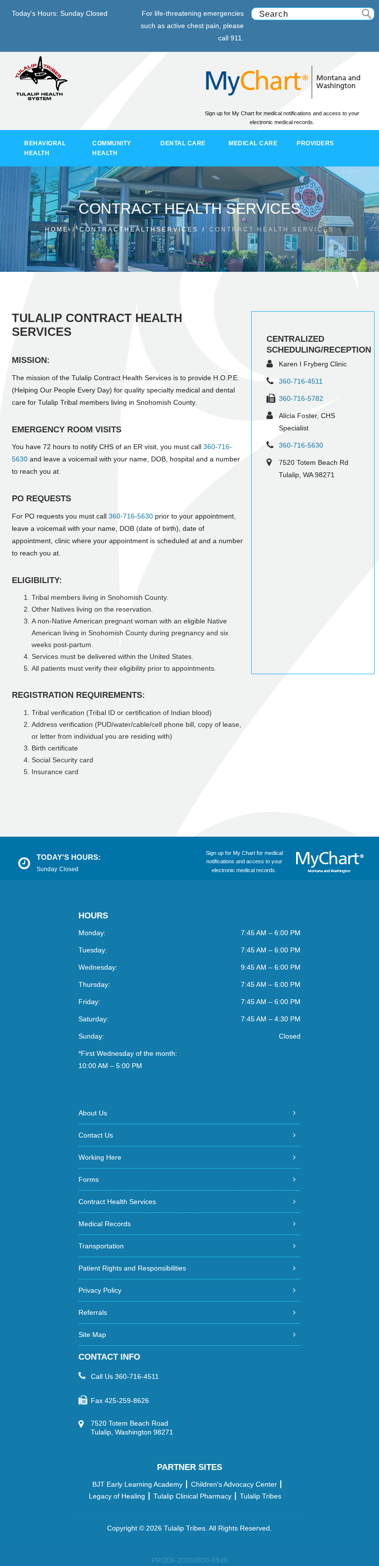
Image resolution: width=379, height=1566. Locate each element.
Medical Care (252, 143)
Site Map (92, 1334)
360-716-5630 (301, 445)
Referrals (92, 1312)
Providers (315, 143)
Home (57, 229)
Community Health (111, 148)
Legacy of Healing (117, 1496)
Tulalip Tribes (260, 1496)
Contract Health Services (117, 1202)
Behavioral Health (45, 148)
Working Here (99, 1157)
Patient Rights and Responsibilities (132, 1268)
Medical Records (104, 1224)
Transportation (101, 1246)
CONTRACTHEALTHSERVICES (138, 229)
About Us (92, 1113)
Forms (88, 1179)
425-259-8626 (127, 1400)
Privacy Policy (99, 1290)
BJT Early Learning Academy (137, 1484)
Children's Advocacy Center (234, 1484)
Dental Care (183, 143)
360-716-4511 (301, 381)
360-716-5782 (301, 398)
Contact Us (95, 1135)
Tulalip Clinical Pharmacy (192, 1496)
